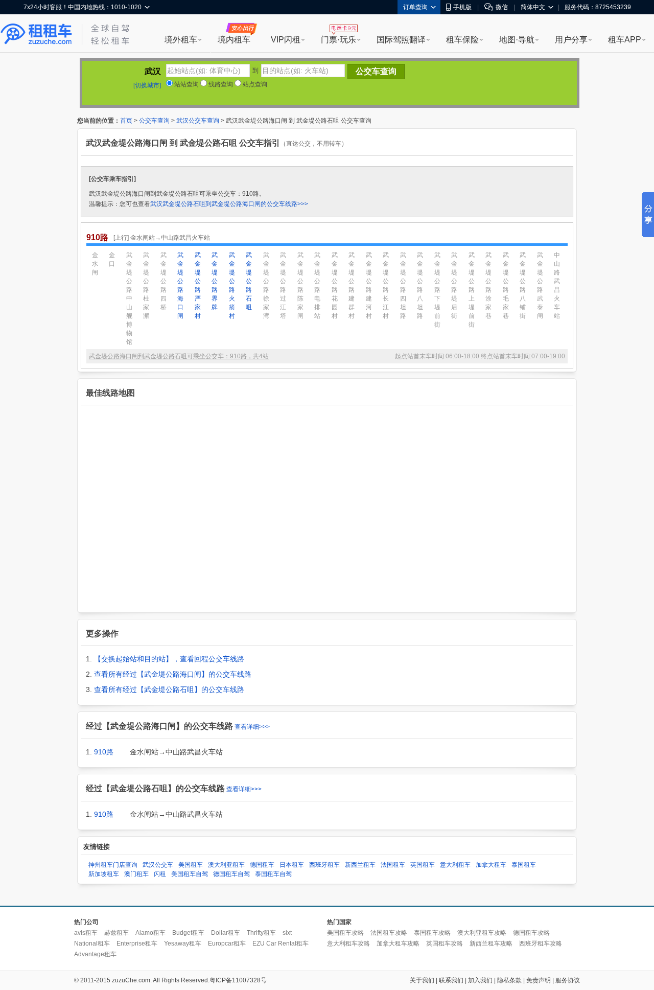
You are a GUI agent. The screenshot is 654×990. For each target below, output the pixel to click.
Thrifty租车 (261, 932)
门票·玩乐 (338, 39)
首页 (126, 120)
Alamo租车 (150, 932)
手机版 (462, 7)
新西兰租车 (360, 864)
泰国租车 (523, 864)
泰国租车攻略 (432, 932)
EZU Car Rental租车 (280, 943)
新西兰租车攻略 (491, 943)
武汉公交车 (158, 864)
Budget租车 (188, 932)
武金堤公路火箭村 (232, 285)
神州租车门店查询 (112, 864)
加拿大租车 (491, 864)
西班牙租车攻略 (540, 943)
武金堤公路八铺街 (523, 285)
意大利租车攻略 (348, 943)
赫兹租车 (116, 932)
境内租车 (234, 39)
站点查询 (254, 84)
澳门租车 (136, 874)
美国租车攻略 (345, 932)
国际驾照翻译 (401, 39)
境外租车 (181, 39)
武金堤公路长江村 (386, 285)
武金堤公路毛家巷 (506, 285)
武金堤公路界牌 (215, 281)
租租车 (36, 34)
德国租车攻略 (531, 932)
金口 (112, 259)
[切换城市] (147, 85)
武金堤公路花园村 (335, 285)
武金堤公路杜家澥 (146, 285)
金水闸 (95, 263)
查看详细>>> (252, 726)
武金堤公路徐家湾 (266, 285)
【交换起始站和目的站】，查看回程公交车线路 (169, 659)
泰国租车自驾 (273, 874)
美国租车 (190, 864)
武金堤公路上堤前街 (472, 289)
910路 (103, 752)
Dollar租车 (225, 932)
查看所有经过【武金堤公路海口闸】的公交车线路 (172, 674)
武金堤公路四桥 (163, 281)
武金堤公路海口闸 (180, 285)
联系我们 (451, 980)
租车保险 (462, 39)
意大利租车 (455, 864)
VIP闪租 (285, 39)
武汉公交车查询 (197, 120)
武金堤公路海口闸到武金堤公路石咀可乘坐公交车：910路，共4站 (179, 356)
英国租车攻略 (444, 943)
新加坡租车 (103, 874)
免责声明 (538, 980)
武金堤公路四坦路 (403, 285)
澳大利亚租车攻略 (481, 932)
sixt (287, 932)
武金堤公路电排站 (317, 285)
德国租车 (262, 864)
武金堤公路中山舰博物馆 (129, 298)
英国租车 (422, 864)
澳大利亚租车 (226, 864)
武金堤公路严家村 (198, 285)
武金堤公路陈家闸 (300, 285)
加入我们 (480, 980)
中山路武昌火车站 (557, 285)
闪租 (160, 874)
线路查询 (220, 84)
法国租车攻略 (388, 932)
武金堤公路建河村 (369, 285)
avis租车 (86, 932)
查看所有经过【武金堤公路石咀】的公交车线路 (169, 689)
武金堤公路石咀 (249, 281)
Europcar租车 (227, 943)
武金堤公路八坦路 (420, 285)
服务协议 (567, 980)
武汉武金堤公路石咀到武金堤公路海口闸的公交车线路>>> (229, 204)
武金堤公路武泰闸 (540, 285)
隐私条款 (509, 980)
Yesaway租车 (182, 943)
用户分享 (571, 39)
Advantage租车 (95, 954)
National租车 (92, 943)
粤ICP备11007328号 (238, 980)
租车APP (624, 39)
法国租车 (393, 864)
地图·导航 (516, 39)
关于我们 (422, 980)
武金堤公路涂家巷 (488, 285)
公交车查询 (154, 120)
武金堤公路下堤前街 (437, 289)
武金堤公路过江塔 (283, 285)
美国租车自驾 (189, 874)
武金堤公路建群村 (351, 285)
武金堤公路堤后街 (454, 285)
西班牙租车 (324, 864)
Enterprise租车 (136, 943)
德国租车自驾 (231, 874)
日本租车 (291, 864)
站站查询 (186, 84)
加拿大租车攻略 (398, 943)
